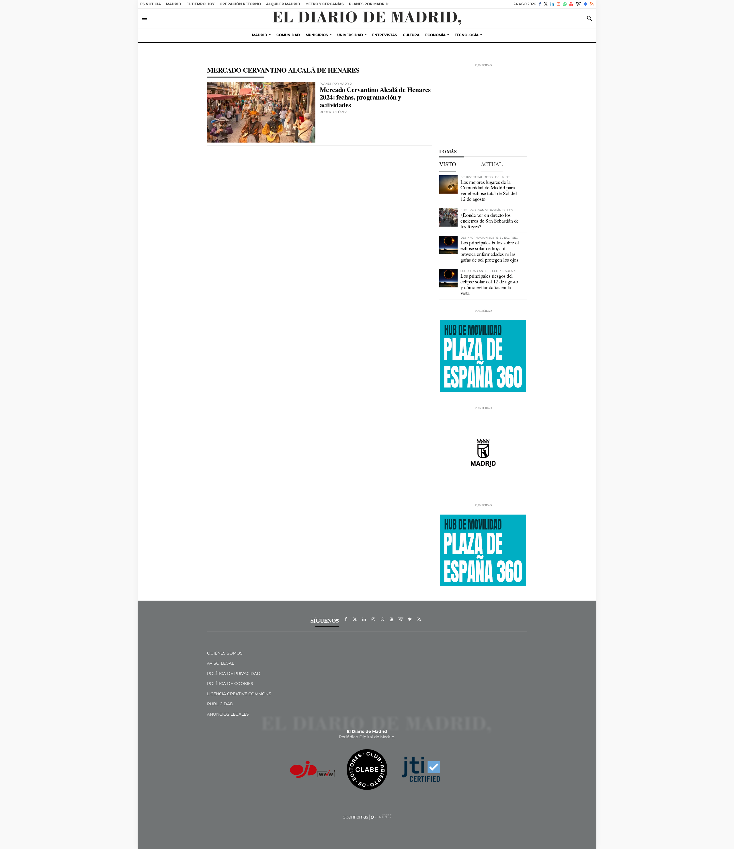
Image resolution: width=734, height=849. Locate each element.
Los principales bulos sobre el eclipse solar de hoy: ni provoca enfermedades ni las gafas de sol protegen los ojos (489, 251)
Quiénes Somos (225, 653)
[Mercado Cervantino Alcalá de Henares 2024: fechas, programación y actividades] (261, 112)
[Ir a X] (546, 4)
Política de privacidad (233, 673)
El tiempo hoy (200, 4)
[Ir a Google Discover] (585, 4)
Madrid (173, 4)
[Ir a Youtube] (571, 4)
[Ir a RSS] (592, 4)
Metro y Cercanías (324, 4)
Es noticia (150, 4)
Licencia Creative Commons (239, 693)
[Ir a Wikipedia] (578, 4)
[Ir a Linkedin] (552, 4)
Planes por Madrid (369, 4)
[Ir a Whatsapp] (565, 4)
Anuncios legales (228, 714)
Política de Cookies (230, 683)
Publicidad (220, 703)
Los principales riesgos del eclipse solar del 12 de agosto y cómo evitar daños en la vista (489, 284)
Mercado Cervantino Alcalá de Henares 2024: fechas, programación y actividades (375, 97)
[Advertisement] (483, 103)
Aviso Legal (220, 663)
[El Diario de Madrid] (367, 18)
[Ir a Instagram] (558, 4)
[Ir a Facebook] (540, 4)
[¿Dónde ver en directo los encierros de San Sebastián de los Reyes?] (448, 217)
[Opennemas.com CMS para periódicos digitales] (367, 816)
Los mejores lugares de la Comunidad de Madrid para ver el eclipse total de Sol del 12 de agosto (488, 190)
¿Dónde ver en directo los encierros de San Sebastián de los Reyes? (489, 220)
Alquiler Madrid (283, 4)
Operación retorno (240, 4)
